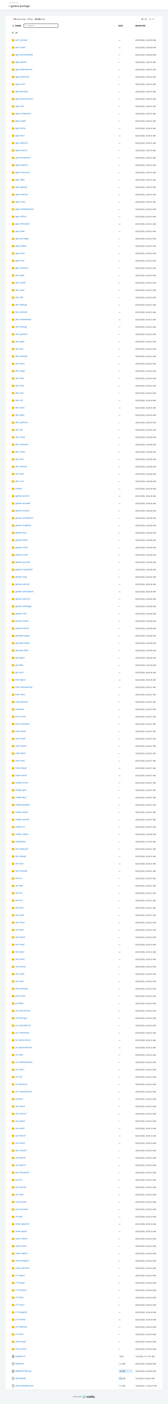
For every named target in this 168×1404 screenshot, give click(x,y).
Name (18, 25)
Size (120, 26)
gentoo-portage (20, 6)
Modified (140, 26)
